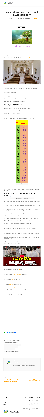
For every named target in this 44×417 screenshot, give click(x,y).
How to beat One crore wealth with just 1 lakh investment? (11, 379)
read (6, 289)
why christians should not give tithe (11, 351)
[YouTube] (33, 404)
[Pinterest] (23, 367)
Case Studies (19, 18)
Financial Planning (26, 18)
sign (6, 292)
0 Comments (34, 18)
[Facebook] (38, 3)
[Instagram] (20, 367)
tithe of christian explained (10, 349)
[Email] (13, 367)
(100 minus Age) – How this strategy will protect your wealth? (34, 379)
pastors (29, 57)
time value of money (17, 274)
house (15, 266)
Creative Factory (32, 409)
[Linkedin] (32, 3)
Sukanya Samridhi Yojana (22, 271)
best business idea (15, 282)
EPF (19, 269)
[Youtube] (36, 3)
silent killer (11, 284)
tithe (19, 344)
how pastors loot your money (13, 340)
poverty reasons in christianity (10, 344)
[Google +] (18, 367)
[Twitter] (34, 3)
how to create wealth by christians (11, 342)
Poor (12, 279)
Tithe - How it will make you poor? (11, 346)
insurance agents (13, 287)
